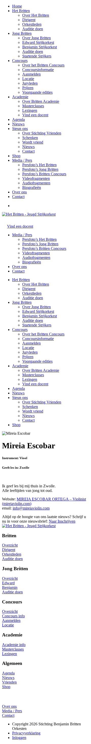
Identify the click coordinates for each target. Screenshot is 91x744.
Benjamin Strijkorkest (39, 47)
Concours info (13, 616)
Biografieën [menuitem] (31, 262)
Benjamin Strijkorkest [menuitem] (39, 316)
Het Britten (21, 11)
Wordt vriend (32, 142)
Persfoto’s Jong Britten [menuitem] (40, 244)
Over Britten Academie (40, 101)
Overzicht (10, 545)
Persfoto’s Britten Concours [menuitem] (44, 248)
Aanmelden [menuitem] (31, 343)
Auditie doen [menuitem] (32, 298)
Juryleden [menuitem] (30, 352)
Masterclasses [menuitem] (33, 375)
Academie (20, 97)
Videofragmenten (36, 178)
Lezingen (29, 110)
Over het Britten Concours (43, 65)
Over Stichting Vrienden (41, 133)
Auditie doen (32, 29)
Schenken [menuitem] (30, 406)
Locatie (28, 79)
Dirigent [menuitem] (28, 289)
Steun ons (20, 128)
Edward (8, 583)
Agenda (18, 119)
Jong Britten (22, 33)
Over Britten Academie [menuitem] (40, 370)
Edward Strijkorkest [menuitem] (38, 311)
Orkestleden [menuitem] (31, 293)
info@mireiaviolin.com (31, 508)
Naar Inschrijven (62, 521)
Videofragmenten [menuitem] (36, 253)
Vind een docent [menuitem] (35, 384)
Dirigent (28, 20)
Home (17, 6)
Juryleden (30, 83)
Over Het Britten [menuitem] (35, 284)
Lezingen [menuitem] (29, 379)
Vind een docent (35, 115)
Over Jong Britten (36, 38)
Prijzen (27, 88)
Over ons (19, 192)
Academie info (14, 644)
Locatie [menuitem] (28, 348)
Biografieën (31, 187)
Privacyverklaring (26, 733)
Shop (16, 156)
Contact (28, 151)
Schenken (30, 138)
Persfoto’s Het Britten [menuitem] (39, 239)
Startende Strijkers (36, 56)
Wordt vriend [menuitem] (32, 411)
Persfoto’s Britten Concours (44, 174)
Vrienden (9, 682)
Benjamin (9, 587)
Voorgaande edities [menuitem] (37, 361)
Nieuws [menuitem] (28, 416)
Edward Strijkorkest (38, 42)
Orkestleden (31, 24)
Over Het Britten (35, 15)
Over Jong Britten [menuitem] (36, 307)
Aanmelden (31, 74)
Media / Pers (22, 160)
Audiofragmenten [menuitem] (36, 257)
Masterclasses (33, 106)
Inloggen (19, 737)
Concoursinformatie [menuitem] (38, 338)
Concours (20, 60)
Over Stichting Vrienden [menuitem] (41, 402)
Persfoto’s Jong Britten (40, 169)
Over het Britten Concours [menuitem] (43, 334)
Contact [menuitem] (28, 420)
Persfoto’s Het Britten (39, 165)
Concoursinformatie (38, 69)
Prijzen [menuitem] (27, 357)
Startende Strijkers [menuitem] (36, 325)
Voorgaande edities (37, 92)
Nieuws (18, 124)
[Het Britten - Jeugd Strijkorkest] (29, 214)
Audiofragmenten (36, 183)
